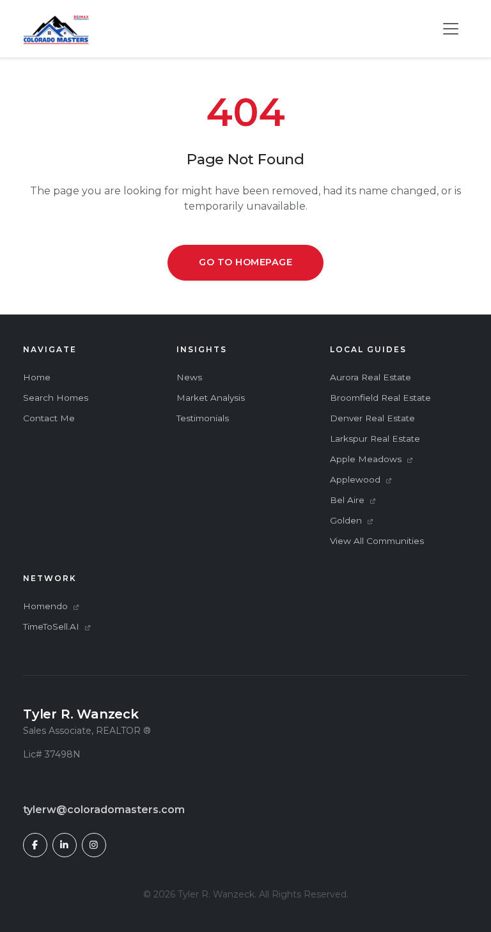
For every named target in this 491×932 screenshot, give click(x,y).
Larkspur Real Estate (375, 438)
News (189, 377)
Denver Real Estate (372, 418)
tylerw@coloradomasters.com (104, 810)
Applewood (356, 479)
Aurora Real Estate (370, 377)
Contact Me (49, 418)
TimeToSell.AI (52, 626)
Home (37, 377)
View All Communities (377, 541)
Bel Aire (348, 500)
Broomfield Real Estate (380, 397)
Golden (347, 520)
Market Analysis (210, 397)
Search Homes (55, 397)
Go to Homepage (245, 262)
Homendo (46, 606)
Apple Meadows (367, 459)
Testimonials (202, 418)
